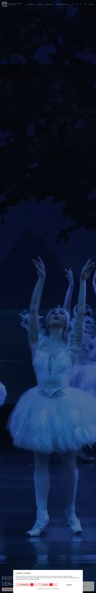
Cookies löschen (41, 588)
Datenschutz (55, 588)
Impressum (49, 588)
